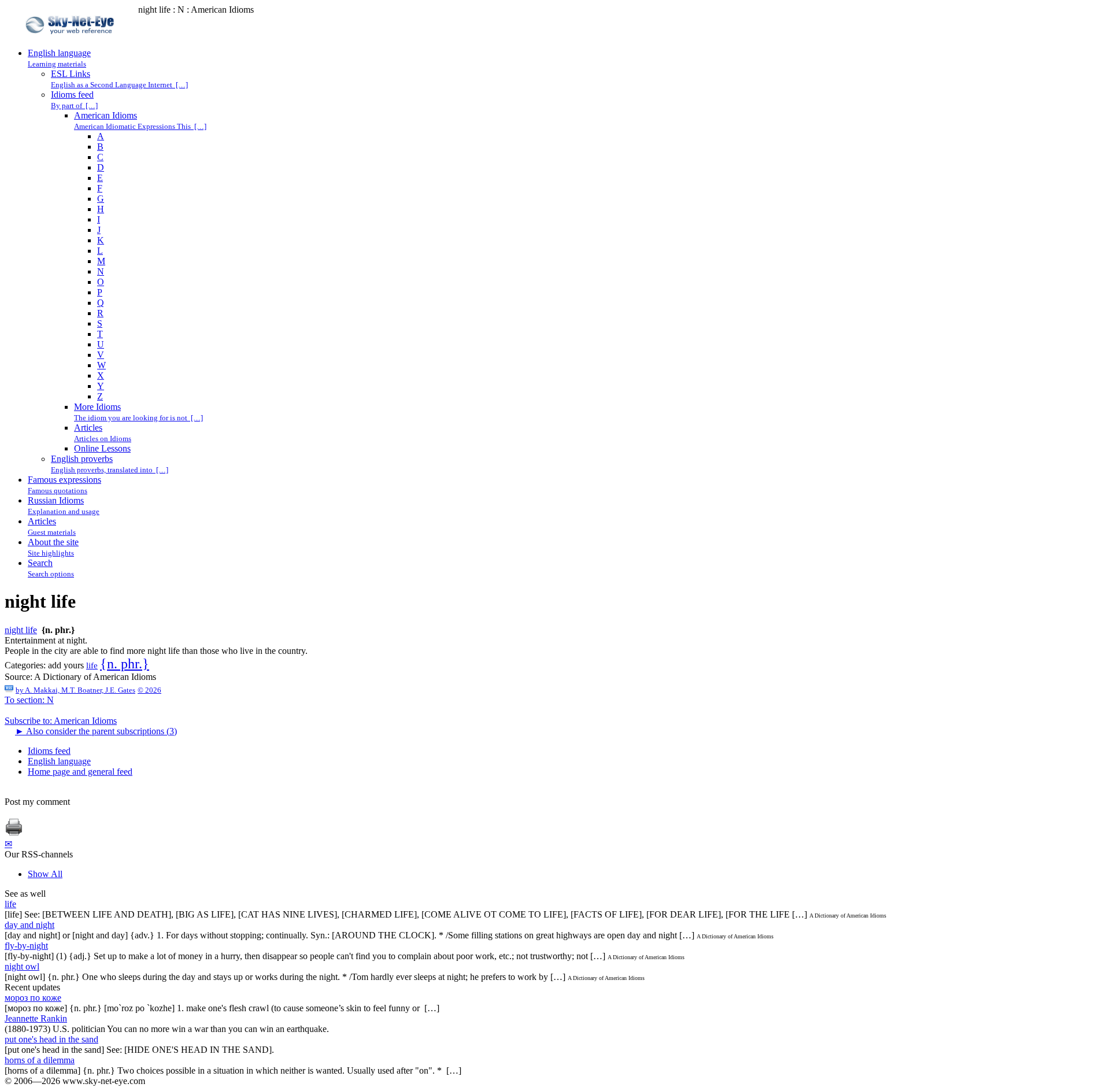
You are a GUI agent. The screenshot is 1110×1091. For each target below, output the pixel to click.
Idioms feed (49, 751)
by (75, 690)
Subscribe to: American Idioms (61, 721)
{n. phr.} (124, 663)
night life (21, 630)
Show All (45, 874)
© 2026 (149, 690)
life (92, 665)
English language (59, 761)
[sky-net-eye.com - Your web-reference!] (71, 42)
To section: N (29, 700)
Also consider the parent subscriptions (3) (96, 731)
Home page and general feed (80, 771)
